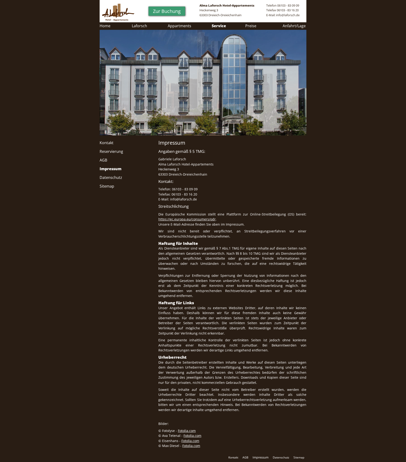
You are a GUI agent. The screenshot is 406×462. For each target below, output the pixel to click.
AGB (103, 160)
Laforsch (139, 25)
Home (105, 25)
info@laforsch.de (288, 15)
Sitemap (107, 186)
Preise (250, 25)
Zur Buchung (167, 11)
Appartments (179, 25)
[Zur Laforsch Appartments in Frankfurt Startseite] (118, 12)
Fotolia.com (187, 430)
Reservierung (111, 151)
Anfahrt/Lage (294, 25)
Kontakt (106, 142)
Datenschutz (111, 177)
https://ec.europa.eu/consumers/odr (187, 219)
